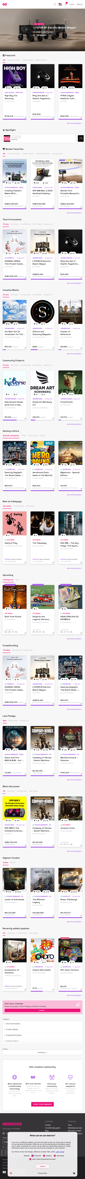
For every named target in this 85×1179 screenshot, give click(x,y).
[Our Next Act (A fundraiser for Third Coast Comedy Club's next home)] (15, 312)
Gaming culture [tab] (57, 154)
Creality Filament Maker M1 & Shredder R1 (13, 193)
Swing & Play (11, 543)
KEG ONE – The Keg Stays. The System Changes (69, 546)
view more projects (74, 123)
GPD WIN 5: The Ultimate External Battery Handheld (13, 831)
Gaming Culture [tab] (41, 60)
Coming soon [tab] (8, 580)
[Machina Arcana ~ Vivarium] (70, 738)
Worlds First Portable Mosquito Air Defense (69, 193)
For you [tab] (6, 224)
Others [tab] (42, 435)
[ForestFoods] (70, 382)
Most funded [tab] (16, 650)
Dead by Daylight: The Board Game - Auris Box (13, 475)
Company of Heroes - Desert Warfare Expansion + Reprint (42, 760)
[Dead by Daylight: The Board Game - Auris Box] (15, 453)
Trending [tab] (6, 650)
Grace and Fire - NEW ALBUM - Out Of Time (14, 760)
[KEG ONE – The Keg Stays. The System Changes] (70, 523)
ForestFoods (66, 402)
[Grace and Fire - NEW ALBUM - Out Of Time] (15, 738)
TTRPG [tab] (23, 435)
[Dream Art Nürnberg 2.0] (42, 382)
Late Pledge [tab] (37, 224)
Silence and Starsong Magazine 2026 (42, 334)
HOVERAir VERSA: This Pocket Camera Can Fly (14, 264)
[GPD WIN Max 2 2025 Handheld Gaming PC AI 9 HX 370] (42, 171)
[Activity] (65, 4)
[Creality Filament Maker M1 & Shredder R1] (15, 171)
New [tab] (17, 580)
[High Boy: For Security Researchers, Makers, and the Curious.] (15, 76)
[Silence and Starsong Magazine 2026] (42, 312)
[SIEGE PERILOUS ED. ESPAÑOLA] (70, 597)
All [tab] (4, 60)
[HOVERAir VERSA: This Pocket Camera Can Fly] (15, 241)
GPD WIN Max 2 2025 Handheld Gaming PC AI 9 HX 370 (42, 193)
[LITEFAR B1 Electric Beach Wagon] (42, 241)
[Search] (55, 4)
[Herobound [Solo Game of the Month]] (42, 453)
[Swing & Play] (15, 523)
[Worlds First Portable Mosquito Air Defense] (70, 171)
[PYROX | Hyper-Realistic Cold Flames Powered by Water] (70, 76)
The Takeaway (39, 543)
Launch (42, 1010)
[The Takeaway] (42, 523)
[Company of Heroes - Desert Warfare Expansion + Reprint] (42, 738)
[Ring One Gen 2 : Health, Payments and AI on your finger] (42, 76)
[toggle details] (26, 118)
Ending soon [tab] (47, 224)
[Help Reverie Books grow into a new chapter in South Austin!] (15, 382)
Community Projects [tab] (43, 154)
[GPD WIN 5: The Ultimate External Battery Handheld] (15, 808)
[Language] (60, 4)
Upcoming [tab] (14, 224)
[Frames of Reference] (70, 312)
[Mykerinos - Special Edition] (70, 453)
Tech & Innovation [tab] (13, 60)
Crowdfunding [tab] (25, 224)
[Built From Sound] (15, 597)
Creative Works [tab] (28, 60)
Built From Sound (13, 616)
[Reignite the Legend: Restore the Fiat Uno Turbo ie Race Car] (42, 597)
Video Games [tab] (33, 435)
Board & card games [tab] (11, 435)
